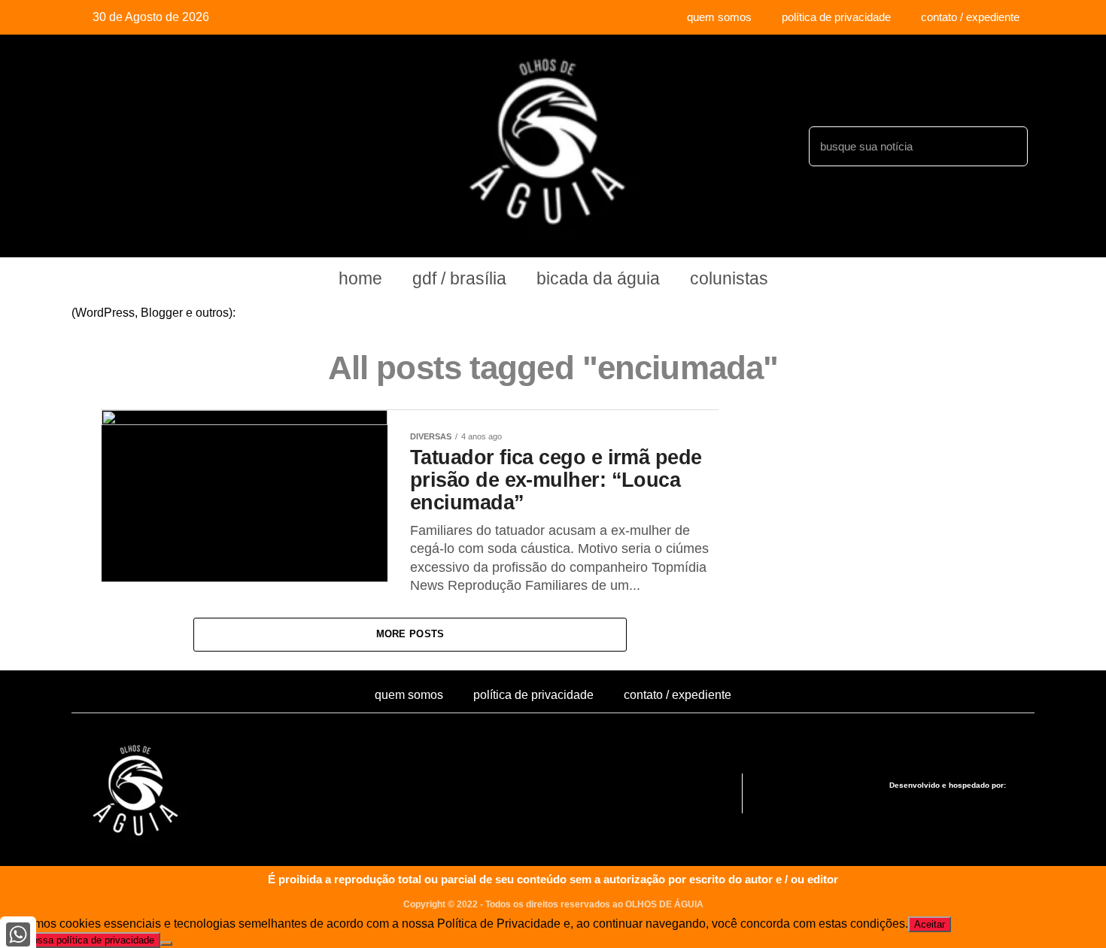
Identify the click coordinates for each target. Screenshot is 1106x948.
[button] (796, 793)
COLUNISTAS (729, 278)
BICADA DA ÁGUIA (598, 278)
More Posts (410, 634)
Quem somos (719, 17)
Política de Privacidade (836, 17)
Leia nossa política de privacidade (80, 940)
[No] (166, 943)
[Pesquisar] (1008, 146)
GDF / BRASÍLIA (459, 278)
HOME (360, 278)
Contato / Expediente (970, 17)
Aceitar (929, 924)
